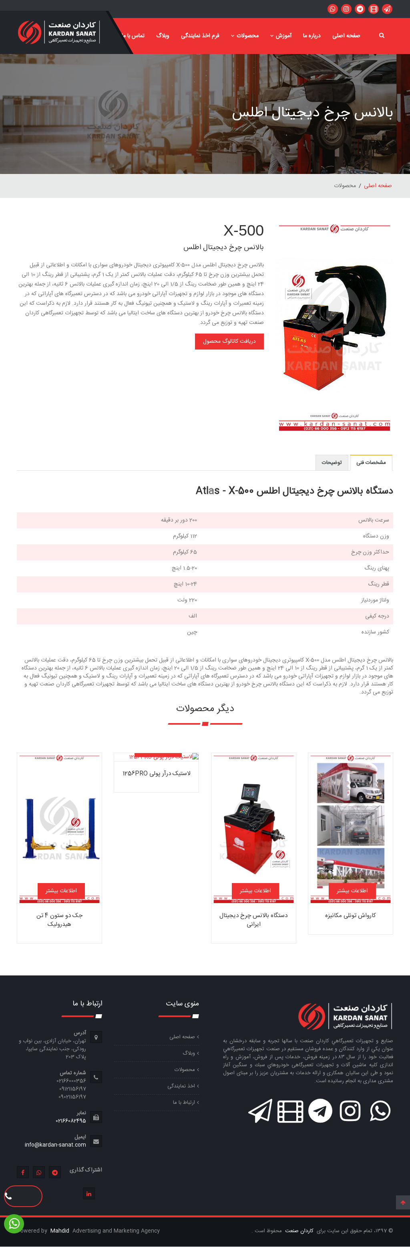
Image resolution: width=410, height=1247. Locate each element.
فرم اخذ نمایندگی (200, 36)
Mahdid (60, 1231)
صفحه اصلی (346, 36)
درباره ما (312, 36)
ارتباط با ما (184, 1102)
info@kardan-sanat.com (55, 1145)
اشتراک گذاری (86, 1170)
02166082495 (71, 1121)
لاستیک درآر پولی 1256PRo (156, 774)
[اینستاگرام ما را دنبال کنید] (346, 9)
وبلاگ (162, 36)
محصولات (248, 36)
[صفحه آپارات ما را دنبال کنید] (373, 9)
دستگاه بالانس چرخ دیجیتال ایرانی (253, 920)
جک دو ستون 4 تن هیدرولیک (59, 920)
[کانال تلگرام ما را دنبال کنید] (360, 9)
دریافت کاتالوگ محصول (229, 341)
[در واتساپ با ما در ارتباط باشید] (387, 9)
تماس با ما (133, 36)
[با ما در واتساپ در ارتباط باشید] (333, 9)
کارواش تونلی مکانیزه (350, 916)
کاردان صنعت (298, 1231)
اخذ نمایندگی (181, 1086)
